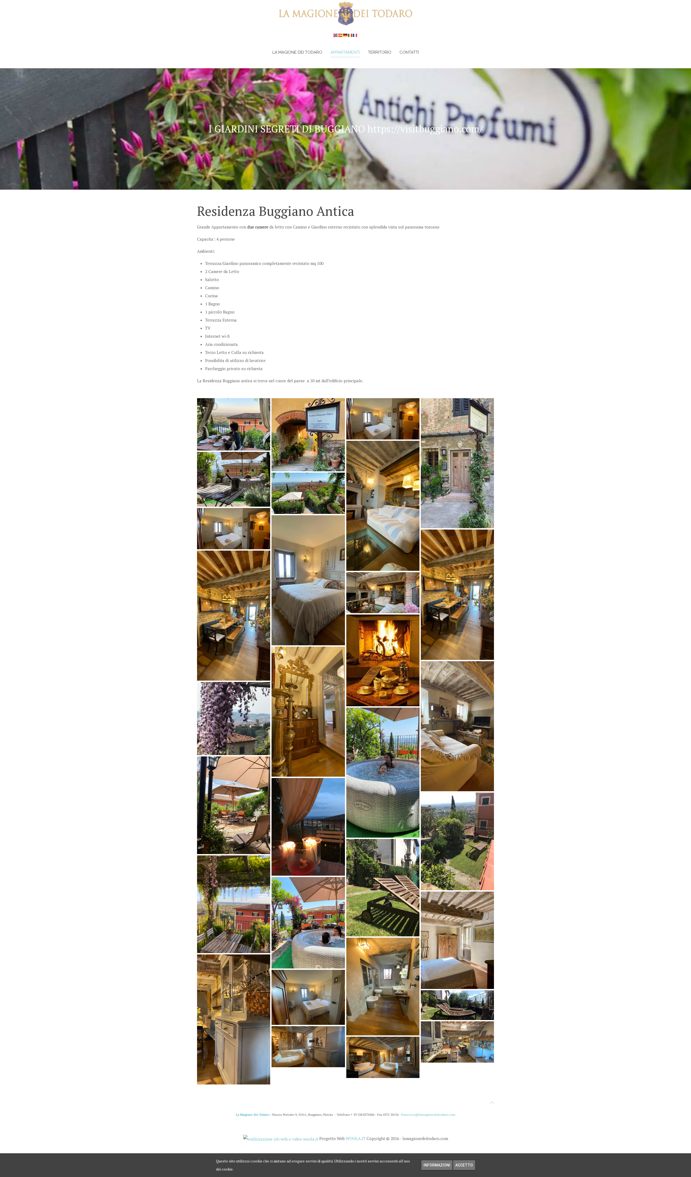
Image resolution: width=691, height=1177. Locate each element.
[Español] (340, 34)
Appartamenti (345, 52)
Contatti (409, 52)
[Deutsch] (345, 34)
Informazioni (437, 1165)
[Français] (355, 34)
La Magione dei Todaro (297, 52)
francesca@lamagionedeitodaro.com (428, 1114)
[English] (335, 34)
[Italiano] (350, 34)
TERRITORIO (379, 52)
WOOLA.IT (355, 1138)
